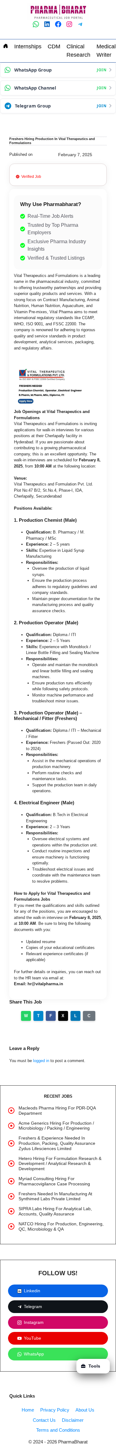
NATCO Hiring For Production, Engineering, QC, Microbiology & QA (61, 1226)
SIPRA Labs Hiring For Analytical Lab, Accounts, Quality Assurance (55, 1211)
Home (28, 1409)
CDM (54, 46)
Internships (27, 46)
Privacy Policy (54, 1409)
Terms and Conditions (58, 1430)
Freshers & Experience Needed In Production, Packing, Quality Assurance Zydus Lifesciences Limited (57, 1143)
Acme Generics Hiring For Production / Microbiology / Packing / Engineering (56, 1126)
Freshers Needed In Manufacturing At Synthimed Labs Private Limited (55, 1196)
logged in (41, 1060)
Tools (94, 1366)
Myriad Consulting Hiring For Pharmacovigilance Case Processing (54, 1181)
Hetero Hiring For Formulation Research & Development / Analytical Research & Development (60, 1163)
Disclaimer (73, 1420)
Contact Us (44, 1420)
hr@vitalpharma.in (45, 984)
